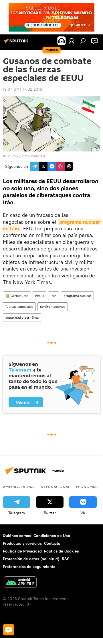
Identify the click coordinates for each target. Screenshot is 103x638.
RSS (66, 558)
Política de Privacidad (22, 551)
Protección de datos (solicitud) (31, 558)
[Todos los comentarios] (8, 629)
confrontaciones (52, 306)
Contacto (52, 543)
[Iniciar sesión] (71, 40)
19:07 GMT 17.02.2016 (22, 89)
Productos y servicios (22, 543)
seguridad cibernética (22, 317)
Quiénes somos (17, 535)
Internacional (54, 486)
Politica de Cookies (61, 551)
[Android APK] (20, 582)
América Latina (18, 486)
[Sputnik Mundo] (17, 43)
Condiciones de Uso (51, 535)
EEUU (39, 295)
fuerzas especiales (19, 306)
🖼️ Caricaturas (16, 295)
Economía (86, 486)
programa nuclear (77, 295)
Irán (54, 295)
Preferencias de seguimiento (29, 566)
